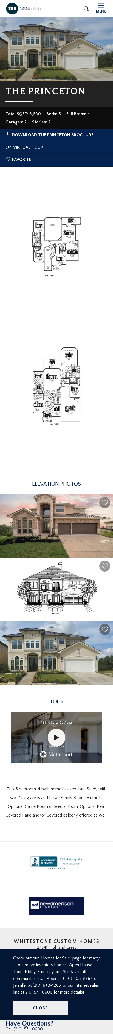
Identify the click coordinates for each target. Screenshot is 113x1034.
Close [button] (40, 1008)
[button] (105, 503)
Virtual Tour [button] (28, 147)
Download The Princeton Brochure (53, 134)
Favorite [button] (21, 159)
